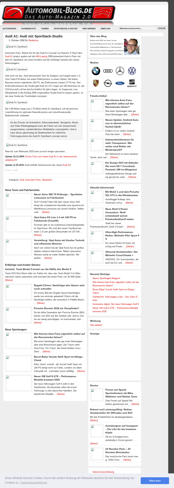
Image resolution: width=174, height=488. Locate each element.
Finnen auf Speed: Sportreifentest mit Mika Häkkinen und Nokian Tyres (121, 393)
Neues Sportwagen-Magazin (106, 278)
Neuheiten (47, 180)
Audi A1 (9, 56)
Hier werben (88, 29)
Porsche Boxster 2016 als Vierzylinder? (56, 308)
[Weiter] (46, 212)
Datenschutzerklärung (103, 472)
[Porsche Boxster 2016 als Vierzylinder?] (18, 316)
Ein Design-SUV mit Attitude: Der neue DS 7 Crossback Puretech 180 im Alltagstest (121, 166)
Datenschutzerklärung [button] (33, 482)
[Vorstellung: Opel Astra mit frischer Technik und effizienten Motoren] (18, 248)
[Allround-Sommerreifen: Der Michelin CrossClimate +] (97, 257)
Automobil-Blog (81, 15)
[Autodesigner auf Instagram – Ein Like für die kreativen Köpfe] (97, 431)
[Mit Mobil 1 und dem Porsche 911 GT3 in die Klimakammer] (97, 197)
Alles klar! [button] (155, 480)
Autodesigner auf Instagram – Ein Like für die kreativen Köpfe (121, 429)
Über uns (105, 29)
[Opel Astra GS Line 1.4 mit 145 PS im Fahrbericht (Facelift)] (18, 225)
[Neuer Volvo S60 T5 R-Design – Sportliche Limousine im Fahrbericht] (18, 202)
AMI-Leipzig (41, 56)
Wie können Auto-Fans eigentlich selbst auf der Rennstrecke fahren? (119, 103)
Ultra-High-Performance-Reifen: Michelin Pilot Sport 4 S (122, 235)
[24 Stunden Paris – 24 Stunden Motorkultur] (97, 454)
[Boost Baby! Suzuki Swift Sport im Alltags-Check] (18, 364)
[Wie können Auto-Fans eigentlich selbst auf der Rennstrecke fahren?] (18, 341)
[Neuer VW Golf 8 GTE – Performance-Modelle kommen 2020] (18, 384)
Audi (22, 180)
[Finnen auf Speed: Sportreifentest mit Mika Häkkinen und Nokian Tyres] (97, 395)
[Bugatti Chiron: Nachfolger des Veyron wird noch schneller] (18, 293)
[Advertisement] (115, 357)
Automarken (9, 29)
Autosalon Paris (33, 180)
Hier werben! (96, 325)
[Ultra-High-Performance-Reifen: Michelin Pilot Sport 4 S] (97, 238)
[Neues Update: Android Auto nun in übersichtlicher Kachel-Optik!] (97, 125)
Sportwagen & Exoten (65, 29)
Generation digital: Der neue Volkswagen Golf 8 (116, 304)
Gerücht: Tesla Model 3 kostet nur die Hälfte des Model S (38, 269)
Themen (45, 29)
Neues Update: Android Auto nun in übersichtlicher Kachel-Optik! (121, 123)
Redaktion (33, 40)
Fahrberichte (28, 29)
